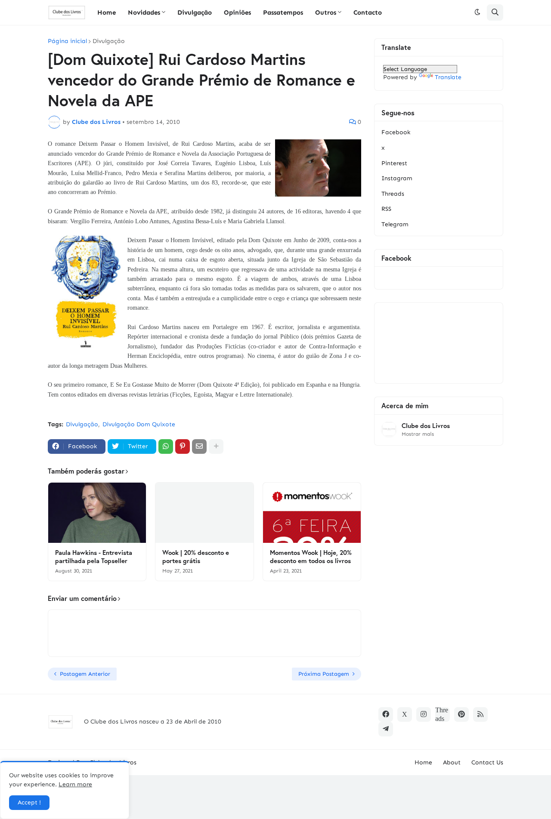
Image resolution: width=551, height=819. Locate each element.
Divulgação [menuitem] (194, 12)
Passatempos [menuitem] (283, 12)
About (452, 762)
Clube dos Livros (426, 426)
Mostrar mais (418, 434)
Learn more (75, 784)
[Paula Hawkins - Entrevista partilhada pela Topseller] (97, 513)
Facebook (395, 132)
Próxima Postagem (323, 674)
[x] (404, 714)
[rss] (480, 714)
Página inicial (67, 41)
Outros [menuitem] (325, 12)
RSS (386, 208)
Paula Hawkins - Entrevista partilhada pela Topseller (93, 556)
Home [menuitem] (106, 12)
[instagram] (423, 714)
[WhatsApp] (165, 446)
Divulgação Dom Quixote (138, 424)
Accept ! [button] (29, 802)
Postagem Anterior (85, 674)
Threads (392, 193)
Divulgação (109, 41)
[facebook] (385, 714)
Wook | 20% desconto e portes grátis (195, 556)
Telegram (395, 224)
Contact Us (487, 762)
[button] (477, 12)
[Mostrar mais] (216, 446)
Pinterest (394, 163)
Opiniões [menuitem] (237, 12)
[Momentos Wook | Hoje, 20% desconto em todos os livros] (312, 513)
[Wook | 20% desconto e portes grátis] (204, 513)
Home (423, 762)
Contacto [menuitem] (367, 12)
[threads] (442, 714)
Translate (448, 77)
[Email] (199, 446)
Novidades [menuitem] (144, 12)
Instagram (396, 178)
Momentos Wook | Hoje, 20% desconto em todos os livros (311, 556)
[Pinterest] (182, 446)
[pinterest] (461, 714)
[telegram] (385, 729)
